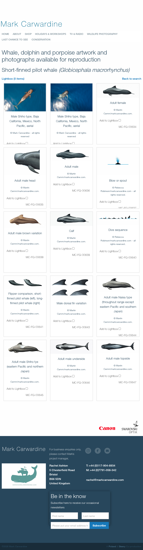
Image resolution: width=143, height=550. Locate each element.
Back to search (131, 78)
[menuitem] (7, 34)
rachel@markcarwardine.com (105, 480)
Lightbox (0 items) (13, 78)
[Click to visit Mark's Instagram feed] (89, 451)
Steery (122, 546)
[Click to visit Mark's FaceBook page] (99, 451)
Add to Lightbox (16, 143)
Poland (112, 546)
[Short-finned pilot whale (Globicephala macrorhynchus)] (25, 97)
